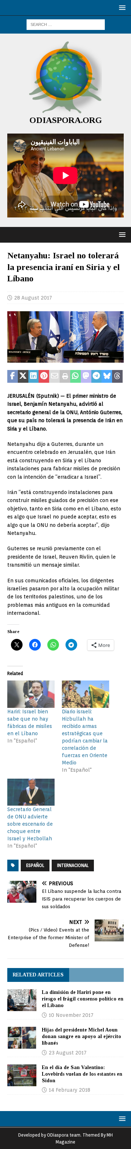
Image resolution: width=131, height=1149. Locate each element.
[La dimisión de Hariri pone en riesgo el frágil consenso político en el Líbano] (21, 1000)
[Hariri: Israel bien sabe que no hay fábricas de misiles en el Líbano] (31, 693)
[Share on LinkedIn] (33, 376)
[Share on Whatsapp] (75, 376)
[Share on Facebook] (12, 376)
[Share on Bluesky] (107, 376)
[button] (121, 7)
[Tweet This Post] (23, 376)
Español (35, 865)
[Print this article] (65, 376)
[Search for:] (66, 24)
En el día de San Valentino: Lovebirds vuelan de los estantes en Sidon (82, 1074)
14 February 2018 (69, 1090)
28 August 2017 (33, 298)
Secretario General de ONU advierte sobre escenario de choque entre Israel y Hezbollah (30, 823)
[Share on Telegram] (96, 376)
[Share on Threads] (117, 376)
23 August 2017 (68, 1053)
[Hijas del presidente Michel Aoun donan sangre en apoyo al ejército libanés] (21, 1038)
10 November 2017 (71, 1015)
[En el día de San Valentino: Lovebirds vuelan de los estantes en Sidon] (21, 1075)
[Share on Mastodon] (86, 376)
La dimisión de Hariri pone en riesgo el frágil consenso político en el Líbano (82, 999)
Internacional (72, 865)
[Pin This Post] (44, 376)
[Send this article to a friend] (54, 376)
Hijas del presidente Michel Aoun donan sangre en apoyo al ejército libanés (81, 1036)
